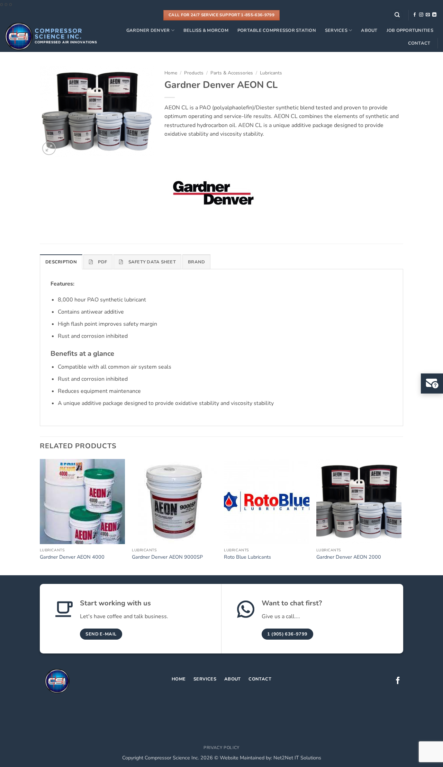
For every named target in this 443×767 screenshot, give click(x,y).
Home (170, 73)
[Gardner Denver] (212, 193)
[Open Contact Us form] (432, 383)
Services (336, 30)
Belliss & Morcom (205, 30)
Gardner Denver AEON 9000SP (167, 557)
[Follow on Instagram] (421, 14)
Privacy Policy (221, 747)
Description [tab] (61, 262)
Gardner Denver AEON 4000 (72, 557)
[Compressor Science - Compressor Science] (51, 36)
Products (194, 73)
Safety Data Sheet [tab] (152, 262)
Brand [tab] (196, 262)
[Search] (397, 15)
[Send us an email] (428, 14)
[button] (49, 148)
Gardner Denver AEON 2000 (348, 557)
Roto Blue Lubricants (247, 557)
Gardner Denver (148, 30)
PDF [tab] (102, 262)
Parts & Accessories (231, 73)
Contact (419, 43)
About (369, 30)
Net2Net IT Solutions (297, 757)
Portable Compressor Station (276, 30)
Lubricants (271, 73)
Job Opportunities (410, 30)
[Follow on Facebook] (415, 14)
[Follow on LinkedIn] (434, 14)
